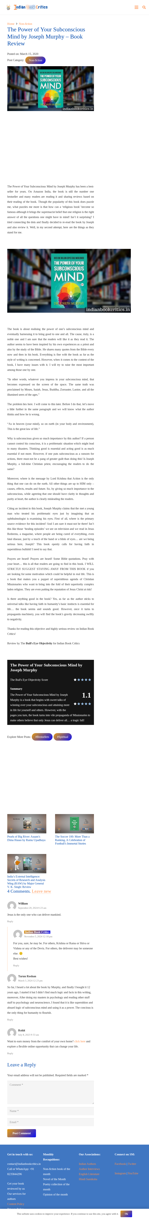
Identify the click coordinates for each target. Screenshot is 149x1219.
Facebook (120, 1163)
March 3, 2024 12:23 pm (30, 980)
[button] (144, 7)
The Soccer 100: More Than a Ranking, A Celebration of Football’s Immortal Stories (72, 840)
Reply (10, 921)
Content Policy (15, 1204)
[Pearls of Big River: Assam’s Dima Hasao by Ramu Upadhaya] (26, 816)
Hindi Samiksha (88, 1179)
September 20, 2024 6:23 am (32, 908)
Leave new (41, 891)
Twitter (132, 1163)
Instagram (120, 1173)
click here (79, 1041)
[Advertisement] (50, 148)
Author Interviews (89, 1169)
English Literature (89, 1174)
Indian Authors (87, 1163)
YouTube (133, 1173)
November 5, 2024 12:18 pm (38, 936)
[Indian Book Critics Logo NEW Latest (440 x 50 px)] (27, 7)
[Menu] (136, 7)
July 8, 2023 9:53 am (28, 1035)
